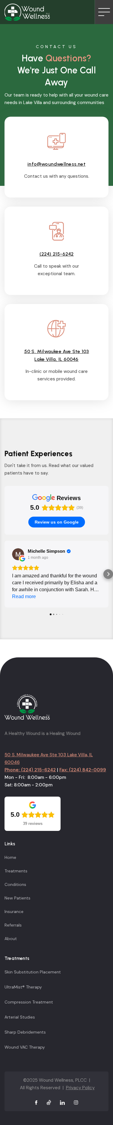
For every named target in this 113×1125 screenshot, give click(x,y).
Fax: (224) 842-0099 (82, 770)
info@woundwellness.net (56, 164)
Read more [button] (24, 596)
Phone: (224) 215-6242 (30, 770)
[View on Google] (18, 554)
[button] (5, 574)
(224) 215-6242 (56, 254)
